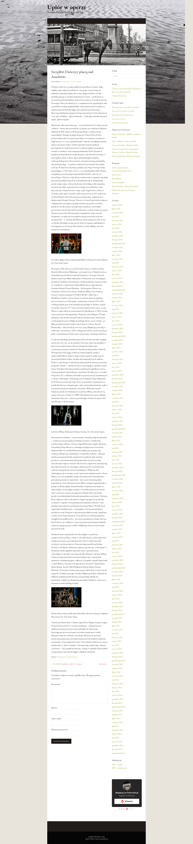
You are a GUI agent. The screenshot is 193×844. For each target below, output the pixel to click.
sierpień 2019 (117, 529)
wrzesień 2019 (117, 525)
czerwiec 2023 (117, 351)
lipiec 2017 (116, 625)
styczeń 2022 (117, 417)
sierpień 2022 (117, 390)
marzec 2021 (117, 455)
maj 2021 (115, 448)
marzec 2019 (117, 548)
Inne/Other (116, 174)
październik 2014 (118, 753)
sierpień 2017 (117, 622)
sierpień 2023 (117, 344)
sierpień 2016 (117, 668)
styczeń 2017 (117, 649)
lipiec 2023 (116, 347)
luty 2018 (116, 598)
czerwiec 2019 (117, 537)
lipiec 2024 (116, 301)
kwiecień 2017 (117, 637)
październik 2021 (118, 429)
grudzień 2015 (117, 699)
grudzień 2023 (117, 328)
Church (87, 839)
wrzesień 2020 (117, 479)
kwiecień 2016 (117, 683)
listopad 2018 (117, 564)
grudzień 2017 (117, 606)
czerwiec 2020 (117, 490)
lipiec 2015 (116, 718)
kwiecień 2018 (117, 591)
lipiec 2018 (116, 579)
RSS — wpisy (117, 764)
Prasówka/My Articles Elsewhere (125, 186)
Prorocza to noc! (118, 118)
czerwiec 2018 (117, 583)
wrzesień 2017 (117, 618)
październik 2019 (118, 521)
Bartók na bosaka (133, 156)
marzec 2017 (117, 641)
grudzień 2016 (117, 652)
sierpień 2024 (117, 297)
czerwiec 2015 (117, 722)
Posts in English (118, 182)
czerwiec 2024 (117, 305)
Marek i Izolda (132, 145)
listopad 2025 (117, 239)
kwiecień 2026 (117, 220)
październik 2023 (118, 336)
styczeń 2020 (117, 510)
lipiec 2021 (116, 440)
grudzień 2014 (117, 745)
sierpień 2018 (117, 575)
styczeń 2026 (117, 232)
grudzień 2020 (117, 467)
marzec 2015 (117, 733)
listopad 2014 (117, 749)
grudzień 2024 (117, 282)
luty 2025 (116, 274)
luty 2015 (116, 737)
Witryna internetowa (59, 729)
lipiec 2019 (116, 533)
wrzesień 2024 (117, 293)
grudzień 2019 (117, 513)
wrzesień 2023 (117, 340)
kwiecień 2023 (117, 359)
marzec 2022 (117, 409)
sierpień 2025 (117, 251)
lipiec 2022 (116, 394)
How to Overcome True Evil (123, 111)
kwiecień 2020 (117, 498)
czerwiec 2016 (117, 676)
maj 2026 (115, 216)
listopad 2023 (117, 332)
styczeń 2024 (117, 324)
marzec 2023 (117, 363)
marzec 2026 (117, 224)
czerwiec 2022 (117, 398)
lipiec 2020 (116, 486)
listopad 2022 (117, 378)
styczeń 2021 (117, 463)
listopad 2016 (117, 656)
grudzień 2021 (117, 421)
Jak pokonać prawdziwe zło (122, 115)
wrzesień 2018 (117, 571)
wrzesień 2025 (117, 247)
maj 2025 (115, 262)
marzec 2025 (117, 270)
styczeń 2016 (117, 695)
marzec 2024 (117, 316)
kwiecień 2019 (117, 544)
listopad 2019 (117, 517)
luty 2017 (116, 645)
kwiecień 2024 (117, 313)
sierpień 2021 (117, 436)
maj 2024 (115, 309)
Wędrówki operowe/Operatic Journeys (67, 657)
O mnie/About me (119, 95)
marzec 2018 (117, 594)
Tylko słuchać (103, 664)
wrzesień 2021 (117, 432)
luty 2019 (116, 552)
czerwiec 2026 (117, 212)
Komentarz (56, 684)
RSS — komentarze (119, 768)
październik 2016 (118, 660)
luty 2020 (116, 506)
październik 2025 (118, 243)
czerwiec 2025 (117, 259)
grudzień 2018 (117, 560)
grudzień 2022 (117, 374)
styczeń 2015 (117, 741)
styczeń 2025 (117, 278)
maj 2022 (115, 401)
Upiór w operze (66, 7)
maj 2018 (115, 587)
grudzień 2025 (117, 235)
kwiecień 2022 (117, 405)
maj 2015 (115, 726)
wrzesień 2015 (117, 710)
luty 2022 (116, 413)
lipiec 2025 (116, 255)
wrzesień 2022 (117, 386)
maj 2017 (115, 633)
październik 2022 (118, 382)
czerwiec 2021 (117, 444)
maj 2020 (115, 494)
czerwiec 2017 (117, 629)
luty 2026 (116, 228)
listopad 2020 (117, 471)
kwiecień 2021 (117, 452)
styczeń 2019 (117, 556)
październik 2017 (118, 614)
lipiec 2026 (116, 208)
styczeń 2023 (117, 371)
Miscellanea (116, 178)
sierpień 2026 (117, 205)
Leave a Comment (76, 82)
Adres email (56, 718)
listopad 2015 (117, 703)
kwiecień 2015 (117, 730)
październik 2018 (118, 568)
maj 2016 (115, 679)
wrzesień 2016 (117, 664)
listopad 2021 (117, 425)
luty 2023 (116, 367)
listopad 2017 (117, 610)
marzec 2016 (117, 687)
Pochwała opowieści (120, 122)
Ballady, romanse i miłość (126, 141)
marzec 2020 (117, 502)
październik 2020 (118, 475)
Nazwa (54, 707)
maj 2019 (115, 540)
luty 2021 (116, 459)
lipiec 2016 (116, 672)
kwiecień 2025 (117, 266)
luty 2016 (116, 691)
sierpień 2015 (117, 714)
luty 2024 (116, 320)
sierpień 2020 (117, 483)
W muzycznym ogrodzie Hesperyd (125, 107)
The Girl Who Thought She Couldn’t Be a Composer (66, 664)
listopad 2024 (117, 286)
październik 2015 (118, 707)
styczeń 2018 (117, 602)
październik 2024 (118, 290)
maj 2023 (115, 355)
